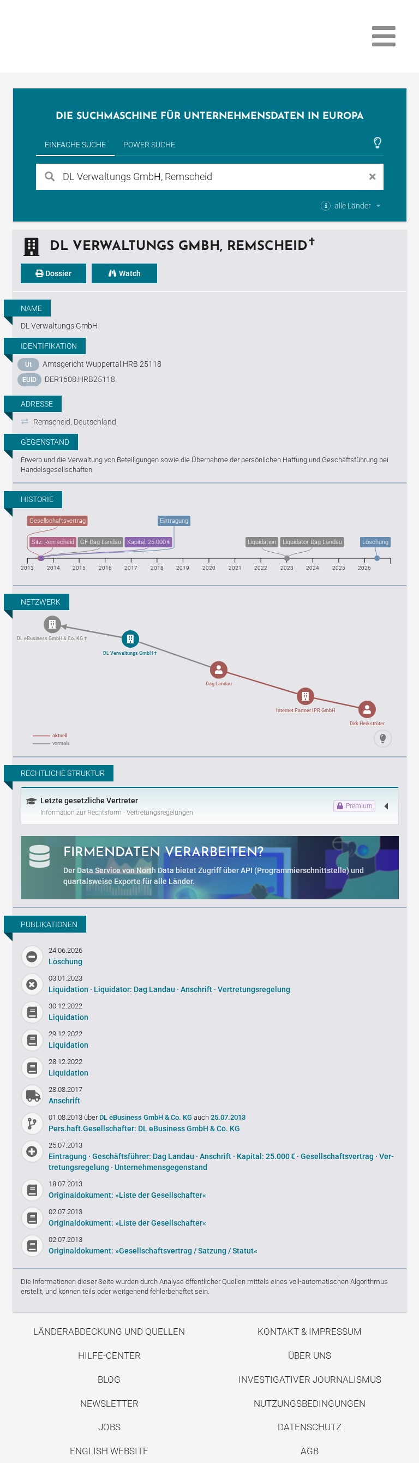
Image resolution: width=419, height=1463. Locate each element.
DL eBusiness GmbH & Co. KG (146, 1117)
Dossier (57, 273)
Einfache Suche (75, 144)
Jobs (109, 1427)
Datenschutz (310, 1427)
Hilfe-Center (109, 1355)
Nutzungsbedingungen (310, 1403)
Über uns (309, 1355)
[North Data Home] (76, 36)
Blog (109, 1379)
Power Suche (149, 144)
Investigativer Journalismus (309, 1379)
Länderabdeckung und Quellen (109, 1331)
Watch (129, 273)
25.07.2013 (228, 1117)
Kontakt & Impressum (310, 1331)
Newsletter (109, 1403)
